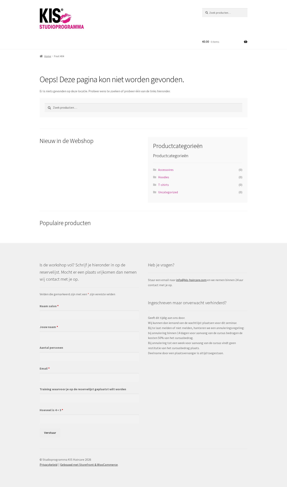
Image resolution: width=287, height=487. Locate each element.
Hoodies (163, 177)
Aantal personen (51, 348)
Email (45, 368)
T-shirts (163, 185)
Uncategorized (168, 192)
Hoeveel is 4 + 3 (51, 410)
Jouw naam (49, 327)
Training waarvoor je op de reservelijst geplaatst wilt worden (83, 389)
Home (47, 56)
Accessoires (166, 170)
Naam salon (49, 306)
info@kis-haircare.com (191, 280)
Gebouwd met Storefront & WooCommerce (89, 465)
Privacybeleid (48, 465)
